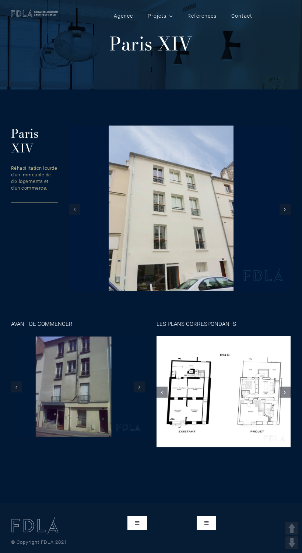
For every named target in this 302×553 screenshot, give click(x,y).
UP (291, 528)
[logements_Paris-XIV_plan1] (224, 391)
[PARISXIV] (180, 208)
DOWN (291, 542)
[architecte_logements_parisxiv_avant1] (78, 386)
